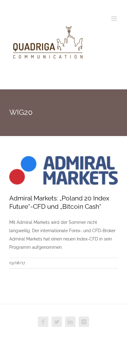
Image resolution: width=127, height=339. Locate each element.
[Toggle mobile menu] (114, 18)
